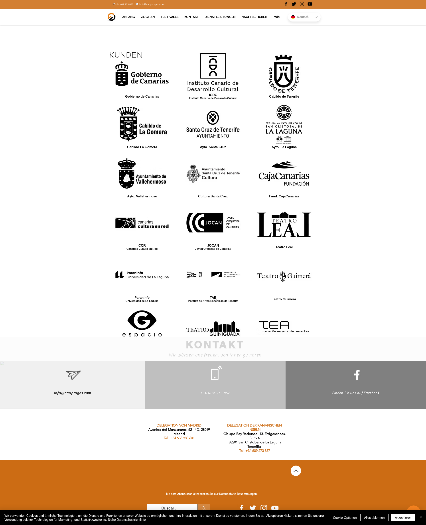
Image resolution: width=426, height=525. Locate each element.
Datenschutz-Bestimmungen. (238, 494)
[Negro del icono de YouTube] (310, 4)
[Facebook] (357, 375)
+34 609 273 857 (124, 4)
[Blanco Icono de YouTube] (274, 508)
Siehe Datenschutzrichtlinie (127, 519)
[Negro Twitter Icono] (294, 4)
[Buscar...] (203, 508)
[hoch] (296, 471)
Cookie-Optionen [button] (345, 517)
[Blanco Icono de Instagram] (263, 508)
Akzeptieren (403, 517)
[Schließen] (420, 517)
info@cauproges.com (151, 4)
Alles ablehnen (374, 517)
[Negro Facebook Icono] (286, 4)
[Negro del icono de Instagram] (302, 4)
